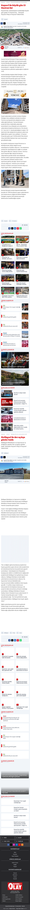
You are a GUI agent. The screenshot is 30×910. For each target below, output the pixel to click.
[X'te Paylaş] (4, 23)
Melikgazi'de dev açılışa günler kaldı (19, 434)
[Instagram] (14, 845)
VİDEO (5, 837)
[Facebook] (8, 845)
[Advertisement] (15, 210)
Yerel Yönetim (15, 856)
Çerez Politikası (18, 899)
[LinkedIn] (17, 845)
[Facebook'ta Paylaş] (2, 23)
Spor (15, 852)
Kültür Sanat (15, 862)
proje (14, 632)
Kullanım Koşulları (19, 897)
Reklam (4, 901)
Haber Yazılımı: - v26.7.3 (15, 908)
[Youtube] (19, 845)
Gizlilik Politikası (18, 895)
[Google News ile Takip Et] (26, 48)
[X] (11, 845)
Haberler (3, 2)
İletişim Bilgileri (18, 901)
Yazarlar (15, 854)
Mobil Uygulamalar (6, 899)
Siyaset (15, 878)
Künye (3, 895)
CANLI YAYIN (7, 841)
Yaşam (15, 866)
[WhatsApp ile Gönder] (20, 228)
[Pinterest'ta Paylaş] (18, 228)
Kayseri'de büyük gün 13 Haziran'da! (19, 2)
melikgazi (6, 453)
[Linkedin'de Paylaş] (15, 228)
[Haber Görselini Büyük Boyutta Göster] (15, 37)
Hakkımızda (5, 897)
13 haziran (14, 221)
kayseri (5, 19)
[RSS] (22, 845)
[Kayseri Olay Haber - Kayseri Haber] (15, 886)
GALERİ (19, 837)
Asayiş (15, 877)
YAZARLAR (20, 841)
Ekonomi (15, 875)
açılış (20, 632)
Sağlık (15, 864)
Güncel (8, 2)
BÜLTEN (6, 47)
